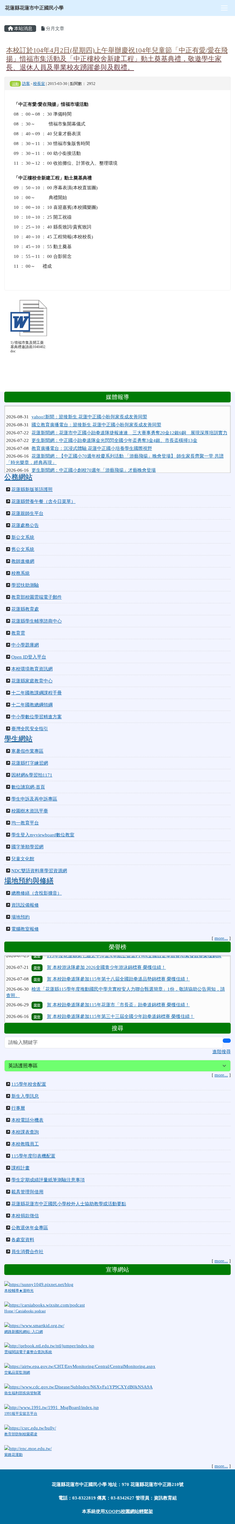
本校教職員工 (25, 1144)
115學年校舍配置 (28, 1084)
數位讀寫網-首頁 (28, 787)
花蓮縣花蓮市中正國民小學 (34, 7)
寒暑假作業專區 (27, 751)
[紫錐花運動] (28, 1447)
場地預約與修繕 (29, 881)
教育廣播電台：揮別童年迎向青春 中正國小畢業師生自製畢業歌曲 (99, 469)
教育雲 (18, 633)
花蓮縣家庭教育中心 (32, 680)
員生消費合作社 (27, 1251)
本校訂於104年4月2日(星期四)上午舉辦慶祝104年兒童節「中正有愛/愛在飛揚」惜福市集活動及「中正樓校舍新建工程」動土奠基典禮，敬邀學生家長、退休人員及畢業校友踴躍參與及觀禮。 (117, 58)
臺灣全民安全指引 (29, 728)
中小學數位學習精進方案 (36, 716)
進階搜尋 (221, 1051)
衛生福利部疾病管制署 (22, 1393)
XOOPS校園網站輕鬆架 (129, 1511)
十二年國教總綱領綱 (32, 704)
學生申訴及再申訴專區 (34, 799)
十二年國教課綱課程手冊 (36, 692)
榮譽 (37, 964)
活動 (15, 84)
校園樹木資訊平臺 (29, 810)
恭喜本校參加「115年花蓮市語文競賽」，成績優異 (99, 1013)
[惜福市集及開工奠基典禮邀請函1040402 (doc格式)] (28, 318)
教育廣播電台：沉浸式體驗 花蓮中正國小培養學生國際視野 (92, 439)
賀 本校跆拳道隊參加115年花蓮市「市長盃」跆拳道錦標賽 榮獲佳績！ (118, 990)
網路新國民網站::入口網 (23, 1332)
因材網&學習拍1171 (31, 775)
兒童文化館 (22, 858)
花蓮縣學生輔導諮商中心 (36, 621)
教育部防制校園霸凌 (20, 1434)
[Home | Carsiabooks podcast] (44, 1304)
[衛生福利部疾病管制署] (78, 1386)
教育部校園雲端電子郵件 (36, 597)
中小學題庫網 (25, 645)
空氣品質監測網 (17, 1372)
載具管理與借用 (27, 1191)
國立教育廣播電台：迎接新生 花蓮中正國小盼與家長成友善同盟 (96, 416)
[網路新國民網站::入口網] (34, 1324)
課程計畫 (20, 1167)
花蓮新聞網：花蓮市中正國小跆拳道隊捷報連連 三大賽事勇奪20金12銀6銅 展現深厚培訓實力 (129, 424)
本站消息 (22, 28)
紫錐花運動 (13, 1455)
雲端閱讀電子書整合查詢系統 (28, 1352)
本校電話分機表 (27, 1120)
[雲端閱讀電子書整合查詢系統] (49, 1345)
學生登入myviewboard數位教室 (42, 834)
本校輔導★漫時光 (19, 1290)
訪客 (26, 84)
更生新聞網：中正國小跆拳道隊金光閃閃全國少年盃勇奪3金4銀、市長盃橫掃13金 (114, 431)
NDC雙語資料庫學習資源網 (39, 870)
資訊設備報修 (25, 905)
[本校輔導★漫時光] (38, 1283)
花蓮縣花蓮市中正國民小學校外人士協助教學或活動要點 (68, 1203)
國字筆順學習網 (27, 846)
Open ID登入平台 (28, 657)
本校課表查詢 (25, 1132)
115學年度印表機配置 (33, 1156)
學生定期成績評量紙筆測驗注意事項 (48, 1179)
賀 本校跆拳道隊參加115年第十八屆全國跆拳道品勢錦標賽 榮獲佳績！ (118, 964)
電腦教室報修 (25, 929)
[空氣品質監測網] (79, 1366)
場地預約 (20, 917)
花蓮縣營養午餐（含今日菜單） (43, 501)
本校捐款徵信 (25, 1215)
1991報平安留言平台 (20, 1413)
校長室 (39, 84)
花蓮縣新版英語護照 (32, 489)
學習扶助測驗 (25, 585)
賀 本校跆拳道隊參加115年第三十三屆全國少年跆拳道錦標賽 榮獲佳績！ (120, 1002)
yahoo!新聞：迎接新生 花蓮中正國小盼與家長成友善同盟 (89, 408)
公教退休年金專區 (29, 1227)
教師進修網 (22, 561)
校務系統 (20, 573)
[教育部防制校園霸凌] (30, 1427)
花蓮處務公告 (25, 525)
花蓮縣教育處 (25, 609)
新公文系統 (22, 537)
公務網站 (18, 477)
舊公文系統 (22, 549)
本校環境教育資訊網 (32, 668)
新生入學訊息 (25, 1096)
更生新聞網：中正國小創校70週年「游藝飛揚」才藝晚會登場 (94, 461)
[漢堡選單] (224, 8)
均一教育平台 (25, 822)
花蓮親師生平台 (27, 513)
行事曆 (18, 1108)
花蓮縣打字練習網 (29, 763)
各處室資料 (22, 1239)
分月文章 (54, 28)
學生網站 (18, 739)
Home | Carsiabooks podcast (25, 1311)
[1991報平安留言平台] (51, 1406)
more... (221, 938)
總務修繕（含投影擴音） (36, 893)
